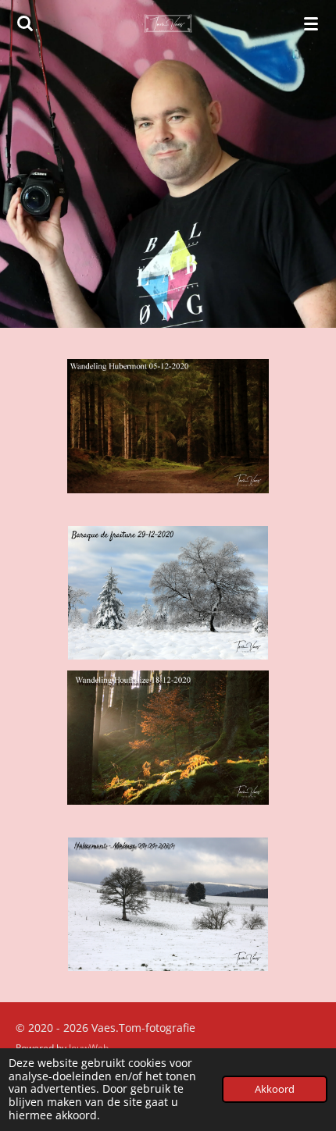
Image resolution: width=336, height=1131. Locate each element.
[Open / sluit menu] (311, 23)
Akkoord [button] (275, 1089)
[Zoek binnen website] (25, 23)
